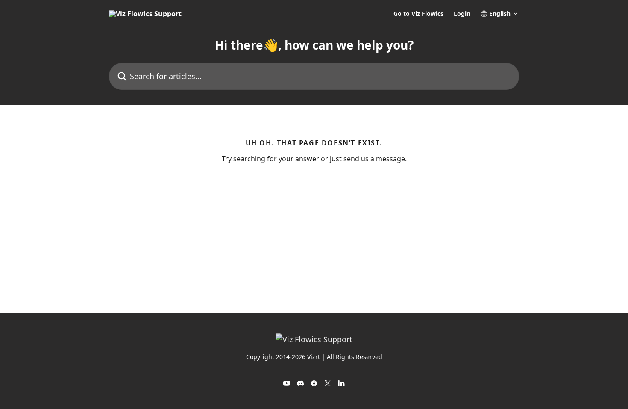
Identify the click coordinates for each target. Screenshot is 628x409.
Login (462, 14)
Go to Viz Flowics (418, 14)
